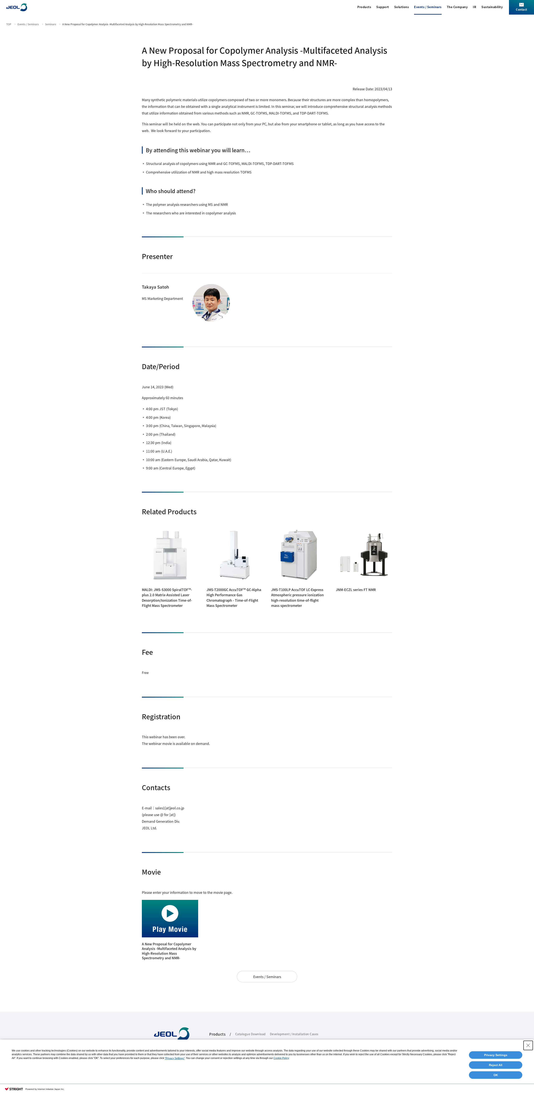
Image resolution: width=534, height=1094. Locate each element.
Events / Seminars (428, 7)
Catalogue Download (250, 1034)
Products (364, 7)
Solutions (401, 7)
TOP (8, 24)
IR (474, 7)
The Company (457, 7)
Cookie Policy (281, 1058)
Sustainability (492, 7)
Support (382, 7)
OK (496, 1075)
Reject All (495, 1065)
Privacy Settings (495, 1055)
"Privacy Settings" (175, 1058)
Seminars (50, 24)
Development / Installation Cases (294, 1034)
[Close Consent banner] (528, 1045)
